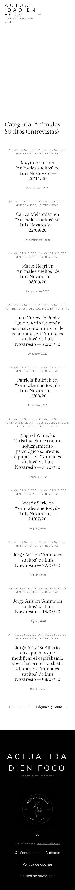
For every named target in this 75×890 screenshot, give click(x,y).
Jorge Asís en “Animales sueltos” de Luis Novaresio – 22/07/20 (37, 560)
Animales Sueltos (22, 150)
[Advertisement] (37, 69)
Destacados (38, 308)
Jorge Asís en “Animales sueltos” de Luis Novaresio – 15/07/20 (37, 607)
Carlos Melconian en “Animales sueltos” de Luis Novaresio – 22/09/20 (37, 222)
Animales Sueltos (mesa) (48, 422)
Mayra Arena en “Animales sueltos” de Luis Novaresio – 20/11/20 (37, 170)
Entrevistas (49, 153)
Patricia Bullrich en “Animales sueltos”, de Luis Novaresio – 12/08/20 (37, 388)
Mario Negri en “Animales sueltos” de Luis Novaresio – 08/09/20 (37, 274)
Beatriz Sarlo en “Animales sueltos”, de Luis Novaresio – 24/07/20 (37, 511)
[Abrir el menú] (40, 13)
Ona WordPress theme (48, 843)
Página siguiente (52, 707)
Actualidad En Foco (21, 10)
